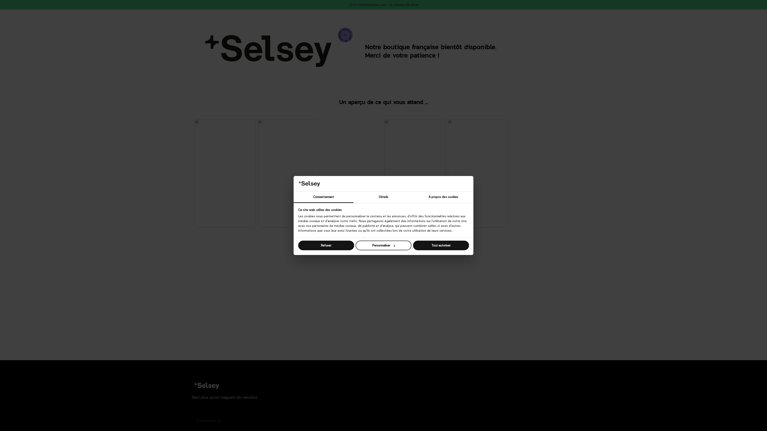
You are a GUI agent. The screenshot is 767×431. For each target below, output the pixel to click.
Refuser (326, 245)
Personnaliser (381, 245)
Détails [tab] (383, 197)
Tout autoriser (441, 245)
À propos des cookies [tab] (443, 197)
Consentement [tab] (323, 197)
